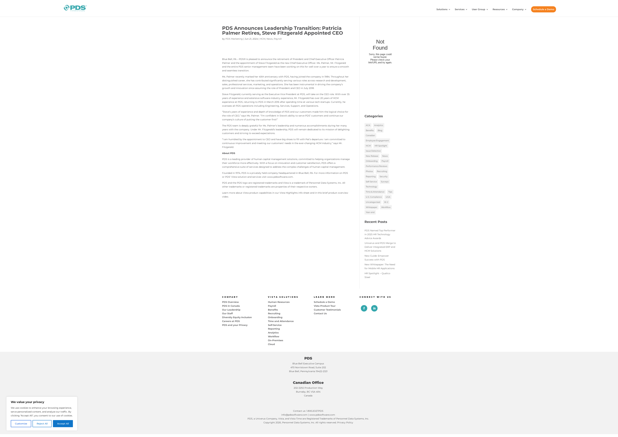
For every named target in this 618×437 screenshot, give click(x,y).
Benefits (370, 130)
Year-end (370, 212)
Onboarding (372, 161)
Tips (390, 192)
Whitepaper (371, 207)
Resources (499, 9)
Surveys (385, 181)
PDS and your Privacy (235, 325)
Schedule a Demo (543, 9)
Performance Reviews (376, 166)
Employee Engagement (377, 140)
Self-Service (371, 181)
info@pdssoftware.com (294, 414)
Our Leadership (231, 309)
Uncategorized (373, 202)
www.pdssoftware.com (280, 176)
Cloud (271, 344)
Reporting (371, 176)
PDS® (242, 59)
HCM (262, 38)
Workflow (386, 207)
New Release (372, 156)
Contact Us (320, 313)
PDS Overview (230, 302)
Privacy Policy (345, 422)
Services (459, 9)
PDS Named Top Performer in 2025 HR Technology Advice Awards (380, 234)
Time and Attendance (281, 321)
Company (518, 9)
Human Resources (279, 302)
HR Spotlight (381, 145)
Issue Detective (373, 151)
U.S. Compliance (374, 197)
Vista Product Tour (325, 305)
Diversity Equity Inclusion (237, 317)
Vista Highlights (289, 192)
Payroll (278, 38)
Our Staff (227, 313)
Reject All (42, 423)
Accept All (63, 423)
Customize (21, 423)
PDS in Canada (231, 305)
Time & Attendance (375, 192)
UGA (388, 197)
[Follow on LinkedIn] (374, 308)
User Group (478, 9)
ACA (368, 125)
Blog (380, 130)
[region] (41, 414)
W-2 (386, 202)
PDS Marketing (234, 38)
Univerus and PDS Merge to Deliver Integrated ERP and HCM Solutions (380, 247)
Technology (371, 186)
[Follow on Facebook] (364, 308)
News (270, 38)
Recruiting (382, 171)
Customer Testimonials (327, 309)
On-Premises (275, 340)
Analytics (378, 125)
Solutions (441, 9)
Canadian (370, 135)
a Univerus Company (265, 418)
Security (384, 176)
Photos (369, 171)
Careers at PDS (231, 321)
